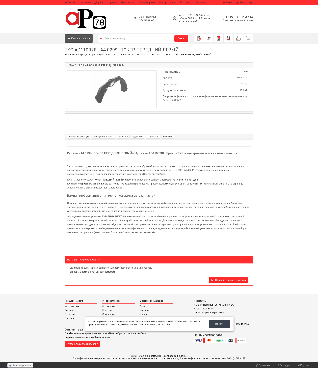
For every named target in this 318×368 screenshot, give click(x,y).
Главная (71, 2)
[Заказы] (199, 38)
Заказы (144, 306)
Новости (107, 310)
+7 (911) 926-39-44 (239, 17)
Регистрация (246, 2)
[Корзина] (248, 38)
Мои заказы (127, 2)
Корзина (112, 2)
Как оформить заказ (103, 136)
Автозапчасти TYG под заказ (130, 54)
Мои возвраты (147, 2)
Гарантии (201, 2)
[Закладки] (219, 38)
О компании (108, 306)
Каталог (80, 38)
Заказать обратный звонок (238, 20)
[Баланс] (238, 38)
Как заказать (72, 306)
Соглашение (109, 314)
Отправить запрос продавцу (230, 280)
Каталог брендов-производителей (90, 54)
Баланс (144, 314)
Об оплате (123, 136)
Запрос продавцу (21, 365)
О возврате (153, 136)
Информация (166, 2)
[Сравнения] (209, 38)
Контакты (185, 2)
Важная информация (79, 136)
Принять (219, 324)
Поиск (181, 38)
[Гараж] (229, 38)
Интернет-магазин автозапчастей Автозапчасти (94, 203)
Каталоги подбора (91, 2)
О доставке (137, 136)
